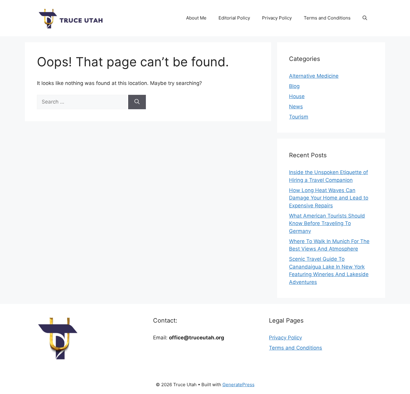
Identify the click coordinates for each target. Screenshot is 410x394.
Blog (294, 86)
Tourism (298, 117)
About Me (196, 18)
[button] (365, 18)
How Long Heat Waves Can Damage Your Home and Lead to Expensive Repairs (328, 198)
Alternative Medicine (314, 76)
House (297, 96)
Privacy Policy (277, 18)
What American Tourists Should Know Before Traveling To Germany (327, 223)
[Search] (137, 102)
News (296, 107)
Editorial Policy (234, 18)
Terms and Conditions (327, 18)
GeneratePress (238, 384)
